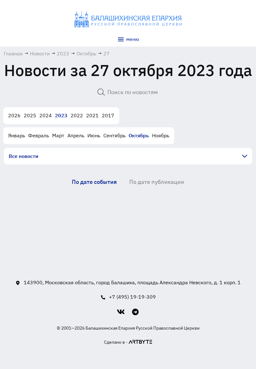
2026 (14, 115)
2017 (108, 115)
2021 (92, 115)
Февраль (38, 135)
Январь (16, 135)
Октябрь (139, 135)
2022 (77, 115)
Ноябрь (160, 135)
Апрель (75, 135)
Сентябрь (114, 135)
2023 (61, 115)
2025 (30, 115)
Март (58, 135)
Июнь (93, 135)
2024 (45, 115)
